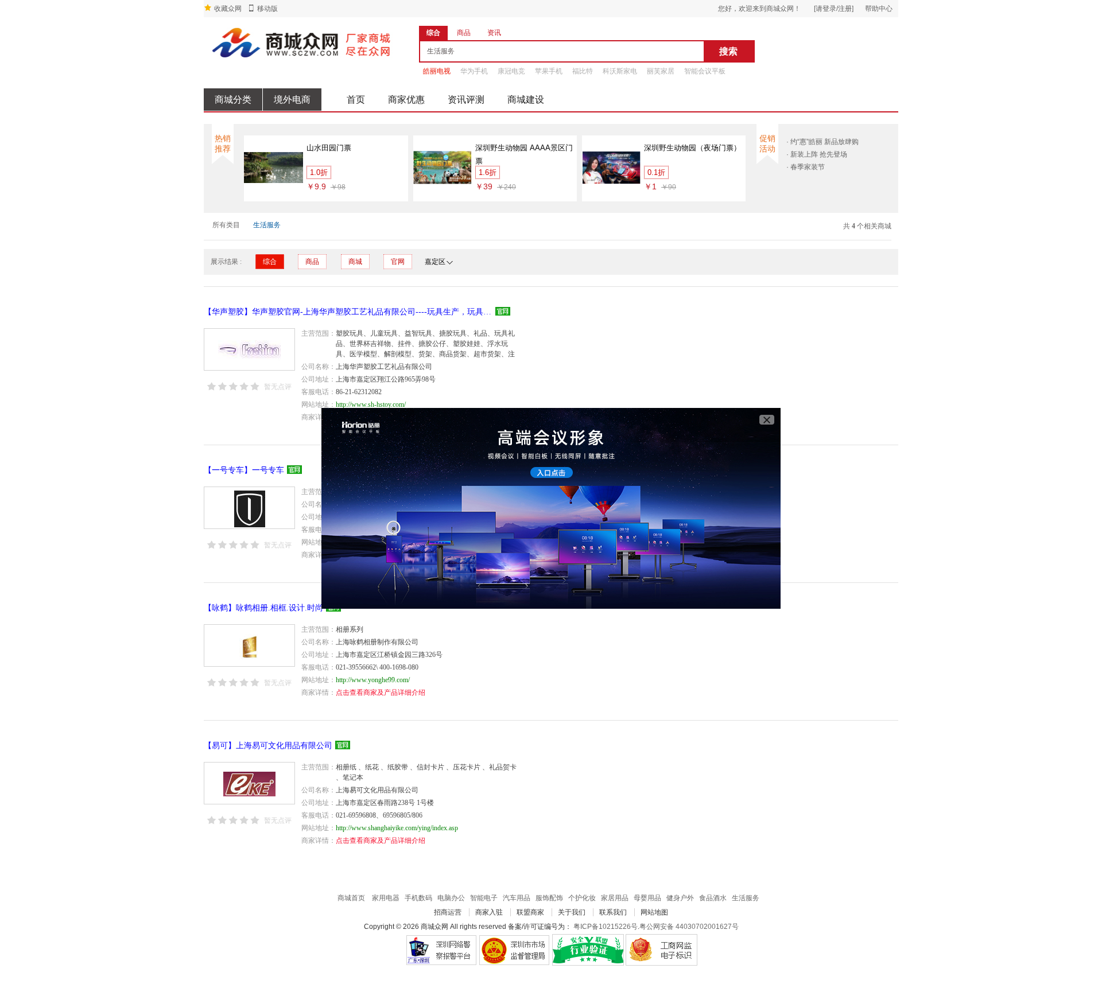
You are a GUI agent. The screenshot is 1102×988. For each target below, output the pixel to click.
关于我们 (571, 912)
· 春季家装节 (805, 167)
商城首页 (351, 898)
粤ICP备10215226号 (605, 927)
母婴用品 (647, 898)
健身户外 (680, 898)
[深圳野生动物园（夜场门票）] (611, 167)
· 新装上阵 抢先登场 (816, 154)
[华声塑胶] (249, 349)
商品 (312, 262)
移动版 (267, 9)
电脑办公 (451, 898)
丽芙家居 (660, 71)
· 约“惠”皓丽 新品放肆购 (822, 142)
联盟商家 (530, 912)
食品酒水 (713, 898)
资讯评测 (466, 99)
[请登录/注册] (833, 9)
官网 (398, 262)
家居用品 (614, 898)
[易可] (249, 783)
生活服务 (267, 225)
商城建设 (525, 99)
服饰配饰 (549, 898)
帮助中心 (879, 9)
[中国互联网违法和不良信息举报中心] (514, 950)
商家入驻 (489, 912)
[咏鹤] (249, 645)
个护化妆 (582, 898)
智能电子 (484, 898)
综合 (270, 262)
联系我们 (613, 912)
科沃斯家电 (620, 71)
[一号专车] (249, 508)
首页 (356, 99)
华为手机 (474, 71)
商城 (355, 262)
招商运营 (447, 912)
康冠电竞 (511, 71)
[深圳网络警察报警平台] (441, 950)
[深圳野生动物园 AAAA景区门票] (442, 167)
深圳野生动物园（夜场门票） (692, 147)
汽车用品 (516, 898)
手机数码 (418, 898)
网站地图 (654, 912)
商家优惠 (406, 99)
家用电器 (385, 898)
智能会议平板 (704, 71)
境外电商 (292, 99)
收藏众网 (228, 9)
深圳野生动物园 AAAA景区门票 (524, 154)
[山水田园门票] (273, 167)
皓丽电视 (437, 71)
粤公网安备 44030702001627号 (689, 927)
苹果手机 (548, 71)
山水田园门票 (328, 147)
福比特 (582, 71)
